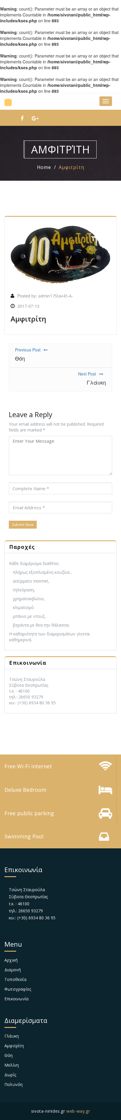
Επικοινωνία (16, 998)
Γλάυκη (11, 1036)
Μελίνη (11, 1065)
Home (44, 167)
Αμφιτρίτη (71, 167)
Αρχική (11, 960)
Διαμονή (12, 969)
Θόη (8, 1055)
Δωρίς (10, 1074)
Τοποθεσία (15, 979)
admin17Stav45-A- (55, 296)
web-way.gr (78, 1111)
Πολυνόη (13, 1084)
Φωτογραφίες (17, 989)
